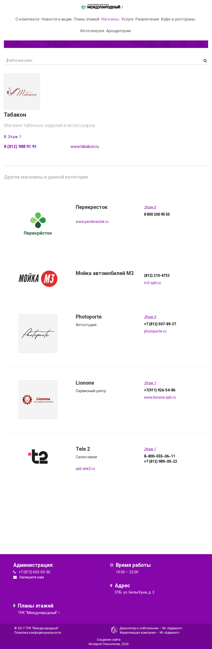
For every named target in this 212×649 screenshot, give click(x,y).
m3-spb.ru (152, 283)
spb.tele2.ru (85, 469)
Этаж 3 (150, 317)
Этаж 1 (14, 136)
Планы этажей (86, 19)
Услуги (127, 19)
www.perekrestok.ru (92, 222)
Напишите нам (31, 577)
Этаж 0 (150, 207)
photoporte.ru (155, 331)
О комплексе (28, 19)
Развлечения (147, 19)
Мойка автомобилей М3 (105, 273)
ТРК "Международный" (38, 613)
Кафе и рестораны (178, 19)
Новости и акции (57, 19)
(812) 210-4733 (157, 275)
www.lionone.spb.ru (160, 397)
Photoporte (89, 317)
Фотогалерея (92, 31)
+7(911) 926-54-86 (159, 390)
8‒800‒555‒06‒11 (159, 456)
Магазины (110, 19)
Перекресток (92, 207)
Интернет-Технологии (104, 644)
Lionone (85, 383)
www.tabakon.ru (85, 146)
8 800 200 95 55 (157, 214)
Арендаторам (118, 31)
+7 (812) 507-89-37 (160, 324)
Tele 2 (83, 449)
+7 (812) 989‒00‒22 (160, 461)
